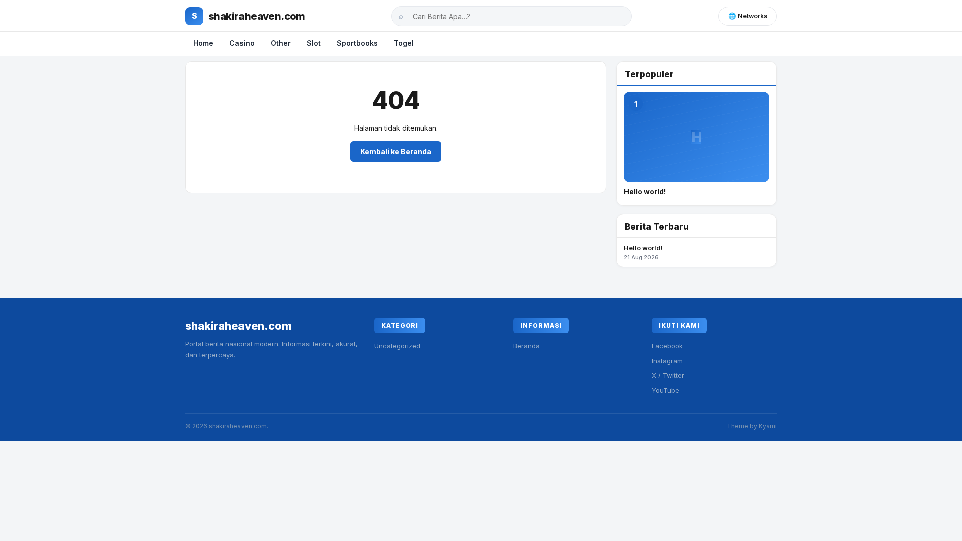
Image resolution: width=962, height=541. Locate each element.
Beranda (526, 346)
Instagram (667, 361)
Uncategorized (397, 346)
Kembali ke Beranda (395, 151)
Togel (404, 43)
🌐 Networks (747, 16)
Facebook (667, 346)
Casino (242, 43)
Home (203, 43)
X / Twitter (668, 375)
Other (281, 43)
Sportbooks (357, 43)
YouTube (665, 390)
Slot (314, 43)
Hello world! (643, 252)
